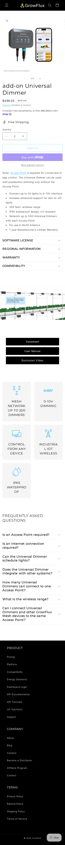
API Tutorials (14, 702)
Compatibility (15, 672)
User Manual (32, 351)
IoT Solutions (14, 709)
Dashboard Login (17, 687)
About (10, 738)
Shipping (6, 105)
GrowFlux (36, 838)
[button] (6, 5)
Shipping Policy (16, 811)
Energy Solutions (17, 679)
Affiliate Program (17, 768)
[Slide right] (40, 78)
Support (11, 717)
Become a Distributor (19, 760)
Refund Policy (15, 803)
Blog (9, 745)
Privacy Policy (15, 796)
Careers (11, 753)
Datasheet (32, 341)
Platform (12, 664)
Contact (11, 775)
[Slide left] (25, 78)
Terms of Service (17, 818)
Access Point (18, 172)
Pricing (11, 657)
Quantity (6, 129)
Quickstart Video (32, 360)
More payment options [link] (32, 165)
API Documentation (18, 694)
